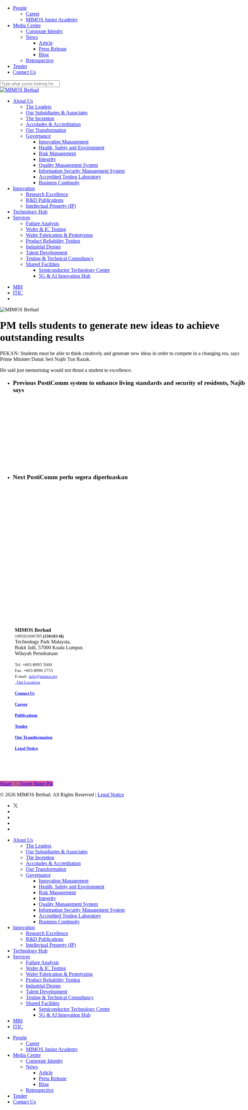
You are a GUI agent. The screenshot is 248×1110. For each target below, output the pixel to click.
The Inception (40, 857)
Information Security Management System (82, 910)
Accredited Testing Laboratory (70, 916)
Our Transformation (46, 869)
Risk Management (57, 892)
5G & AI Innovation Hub (64, 1015)
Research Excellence (47, 933)
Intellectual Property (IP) (51, 945)
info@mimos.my (43, 676)
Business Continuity (59, 921)
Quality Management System (68, 904)
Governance (38, 875)
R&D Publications (44, 939)
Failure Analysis (42, 962)
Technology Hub (30, 951)
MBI (18, 1020)
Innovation (24, 927)
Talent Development (46, 991)
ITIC (18, 1026)
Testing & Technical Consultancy (60, 997)
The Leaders (38, 846)
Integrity (47, 898)
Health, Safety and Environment (71, 886)
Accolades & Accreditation (53, 863)
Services (21, 956)
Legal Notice (111, 794)
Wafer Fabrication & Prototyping (59, 974)
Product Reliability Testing (53, 980)
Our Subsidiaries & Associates (57, 851)
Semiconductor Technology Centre (74, 1009)
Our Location (27, 682)
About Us (23, 840)
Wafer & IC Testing (46, 968)
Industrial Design (43, 986)
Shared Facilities (42, 1003)
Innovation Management (63, 881)
